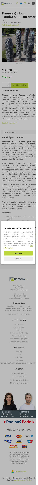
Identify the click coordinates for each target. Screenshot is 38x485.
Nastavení (18, 259)
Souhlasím (18, 253)
